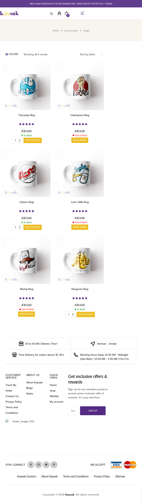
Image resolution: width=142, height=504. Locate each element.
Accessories (71, 30)
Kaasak (69, 494)
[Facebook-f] (30, 464)
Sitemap (120, 476)
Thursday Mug (26, 115)
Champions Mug (79, 115)
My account (56, 401)
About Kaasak (34, 382)
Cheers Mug (27, 202)
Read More (80, 140)
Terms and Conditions (76, 476)
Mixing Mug (26, 288)
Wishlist (54, 396)
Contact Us (12, 396)
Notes (29, 393)
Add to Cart (32, 140)
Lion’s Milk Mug (80, 202)
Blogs (29, 387)
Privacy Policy (14, 401)
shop (52, 390)
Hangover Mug (79, 288)
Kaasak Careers (26, 476)
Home (56, 30)
